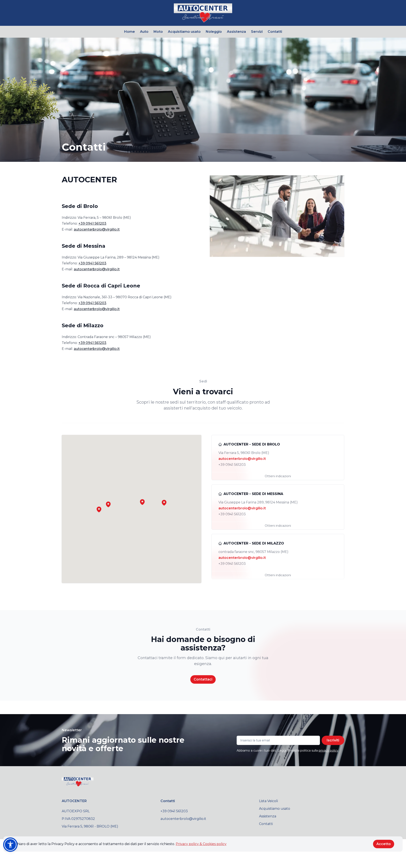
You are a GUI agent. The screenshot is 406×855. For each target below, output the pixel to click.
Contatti (275, 32)
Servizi (257, 32)
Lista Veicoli (268, 801)
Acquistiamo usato (184, 32)
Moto (158, 32)
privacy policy (328, 750)
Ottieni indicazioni (278, 476)
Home (129, 32)
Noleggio (214, 32)
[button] (108, 504)
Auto (144, 32)
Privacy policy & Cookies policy (201, 844)
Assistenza (236, 32)
